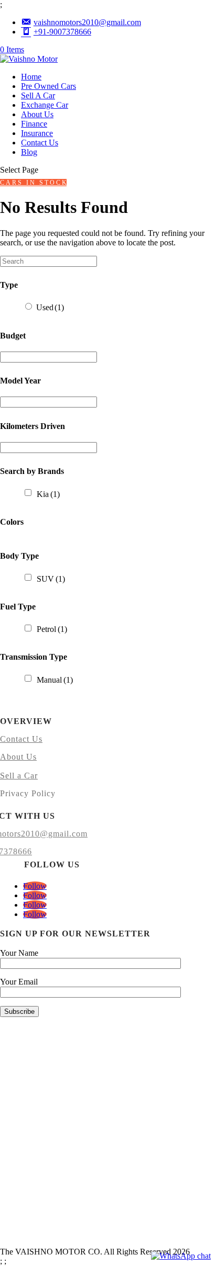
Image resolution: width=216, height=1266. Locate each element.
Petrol (52, 629)
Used (50, 307)
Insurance (37, 133)
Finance (34, 123)
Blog (29, 152)
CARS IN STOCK (33, 182)
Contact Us (39, 142)
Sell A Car (38, 95)
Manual (55, 679)
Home (31, 76)
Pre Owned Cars (48, 86)
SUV (51, 578)
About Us (37, 114)
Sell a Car (19, 775)
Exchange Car (44, 104)
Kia (48, 494)
